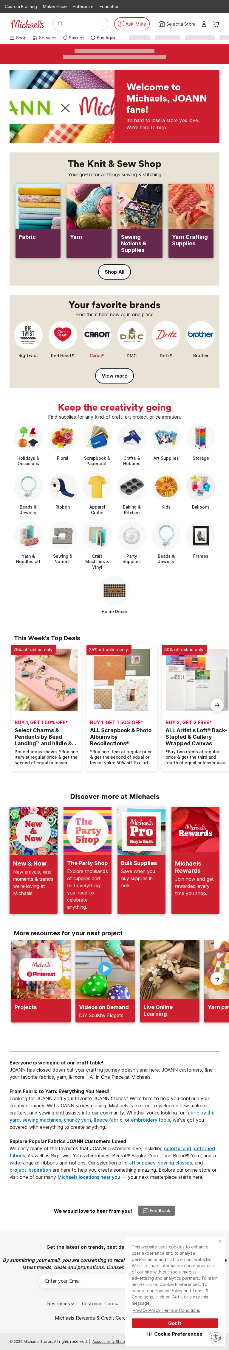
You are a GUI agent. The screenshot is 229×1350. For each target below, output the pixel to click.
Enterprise (83, 6)
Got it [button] (174, 1323)
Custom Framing (21, 6)
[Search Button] (61, 24)
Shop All (114, 272)
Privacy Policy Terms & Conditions (166, 1310)
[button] (175, 1334)
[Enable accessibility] (216, 1337)
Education (110, 6)
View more (114, 376)
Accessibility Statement (113, 1341)
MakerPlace (55, 6)
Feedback (160, 1210)
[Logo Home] (27, 24)
